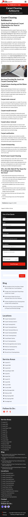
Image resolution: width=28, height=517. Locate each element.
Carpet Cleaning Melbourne (11, 330)
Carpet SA (7, 373)
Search (4, 273)
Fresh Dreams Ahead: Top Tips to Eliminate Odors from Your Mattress (13, 461)
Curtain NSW (8, 387)
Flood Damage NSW (9, 390)
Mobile (4, 228)
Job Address (5, 244)
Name (4, 217)
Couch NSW (7, 384)
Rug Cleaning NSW (9, 395)
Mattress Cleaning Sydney (11, 346)
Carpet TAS (7, 376)
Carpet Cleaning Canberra (11, 321)
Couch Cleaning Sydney (10, 341)
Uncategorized (8, 401)
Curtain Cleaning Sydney (10, 335)
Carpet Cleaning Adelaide (11, 332)
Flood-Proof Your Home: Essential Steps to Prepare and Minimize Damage (14, 468)
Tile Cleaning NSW (9, 398)
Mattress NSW (8, 393)
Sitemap (5, 514)
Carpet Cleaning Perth (10, 324)
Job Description (6, 249)
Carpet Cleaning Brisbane (11, 327)
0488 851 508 (15, 5)
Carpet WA (7, 382)
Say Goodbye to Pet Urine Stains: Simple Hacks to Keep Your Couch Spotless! (13, 455)
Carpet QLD (7, 368)
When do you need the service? (10, 238)
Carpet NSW (8, 365)
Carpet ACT (7, 362)
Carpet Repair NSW (9, 370)
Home (7, 13)
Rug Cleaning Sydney (10, 349)
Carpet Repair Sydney (10, 338)
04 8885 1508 (5, 501)
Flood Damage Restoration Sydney (13, 343)
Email (4, 222)
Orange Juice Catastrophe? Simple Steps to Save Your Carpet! (14, 458)
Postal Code (5, 233)
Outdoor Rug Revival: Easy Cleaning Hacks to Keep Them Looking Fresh (14, 464)
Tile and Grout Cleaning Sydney (12, 352)
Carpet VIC (7, 379)
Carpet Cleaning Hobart (10, 318)
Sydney (4, 512)
